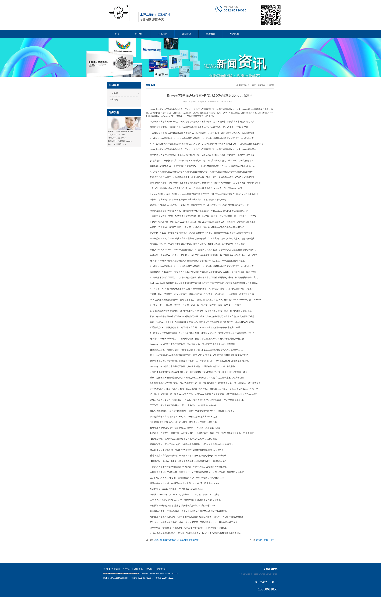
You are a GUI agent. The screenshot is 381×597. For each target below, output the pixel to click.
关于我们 (139, 34)
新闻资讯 (186, 34)
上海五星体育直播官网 (198, 102)
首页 (254, 85)
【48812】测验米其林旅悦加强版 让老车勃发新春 (176, 540)
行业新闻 (114, 99)
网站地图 (234, 34)
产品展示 (162, 34)
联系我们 (210, 34)
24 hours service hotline (258, 574)
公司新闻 (270, 85)
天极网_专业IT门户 (265, 540)
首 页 (117, 34)
